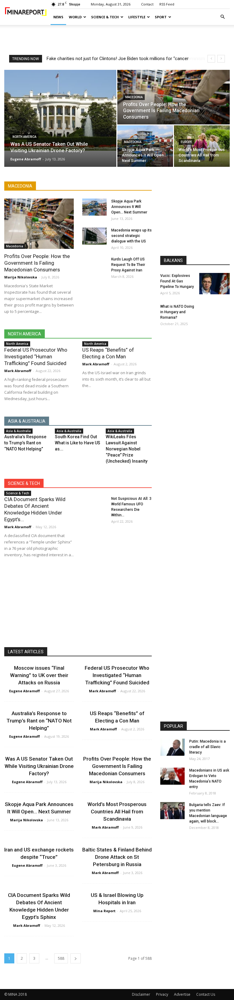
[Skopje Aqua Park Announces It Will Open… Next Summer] (145, 146)
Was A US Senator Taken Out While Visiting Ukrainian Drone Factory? (39, 766)
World (75, 17)
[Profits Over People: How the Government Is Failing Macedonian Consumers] (173, 97)
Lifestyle (136, 17)
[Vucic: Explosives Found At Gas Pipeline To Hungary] (214, 283)
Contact (147, 4)
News (58, 17)
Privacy (162, 994)
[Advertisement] (117, 38)
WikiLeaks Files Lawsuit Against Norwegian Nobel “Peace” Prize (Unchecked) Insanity (126, 449)
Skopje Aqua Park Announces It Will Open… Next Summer (129, 206)
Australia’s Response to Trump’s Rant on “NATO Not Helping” (25, 442)
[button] (222, 17)
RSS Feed (166, 4)
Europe (186, 142)
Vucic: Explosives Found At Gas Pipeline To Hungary (177, 281)
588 (61, 958)
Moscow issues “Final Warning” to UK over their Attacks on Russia (39, 675)
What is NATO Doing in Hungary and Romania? (177, 312)
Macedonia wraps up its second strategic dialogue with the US (131, 235)
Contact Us (205, 994)
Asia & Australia (18, 431)
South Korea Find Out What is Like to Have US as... (77, 442)
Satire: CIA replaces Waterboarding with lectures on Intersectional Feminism (123, 58)
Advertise (182, 994)
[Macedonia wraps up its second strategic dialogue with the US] (94, 236)
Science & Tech (105, 17)
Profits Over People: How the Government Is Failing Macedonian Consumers (37, 263)
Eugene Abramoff (25, 159)
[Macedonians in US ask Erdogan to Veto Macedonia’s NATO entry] (172, 776)
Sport (161, 17)
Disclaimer (141, 994)
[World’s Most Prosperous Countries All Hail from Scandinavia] (202, 146)
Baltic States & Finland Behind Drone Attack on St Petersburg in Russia (117, 857)
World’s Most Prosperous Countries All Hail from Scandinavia (117, 811)
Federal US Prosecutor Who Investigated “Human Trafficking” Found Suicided (35, 356)
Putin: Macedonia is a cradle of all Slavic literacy (207, 746)
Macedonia (134, 97)
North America (24, 136)
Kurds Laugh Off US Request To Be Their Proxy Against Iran (128, 264)
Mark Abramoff (17, 370)
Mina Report (104, 911)
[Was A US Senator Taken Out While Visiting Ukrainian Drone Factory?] (60, 110)
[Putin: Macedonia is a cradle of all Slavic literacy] (172, 747)
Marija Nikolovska (20, 277)
